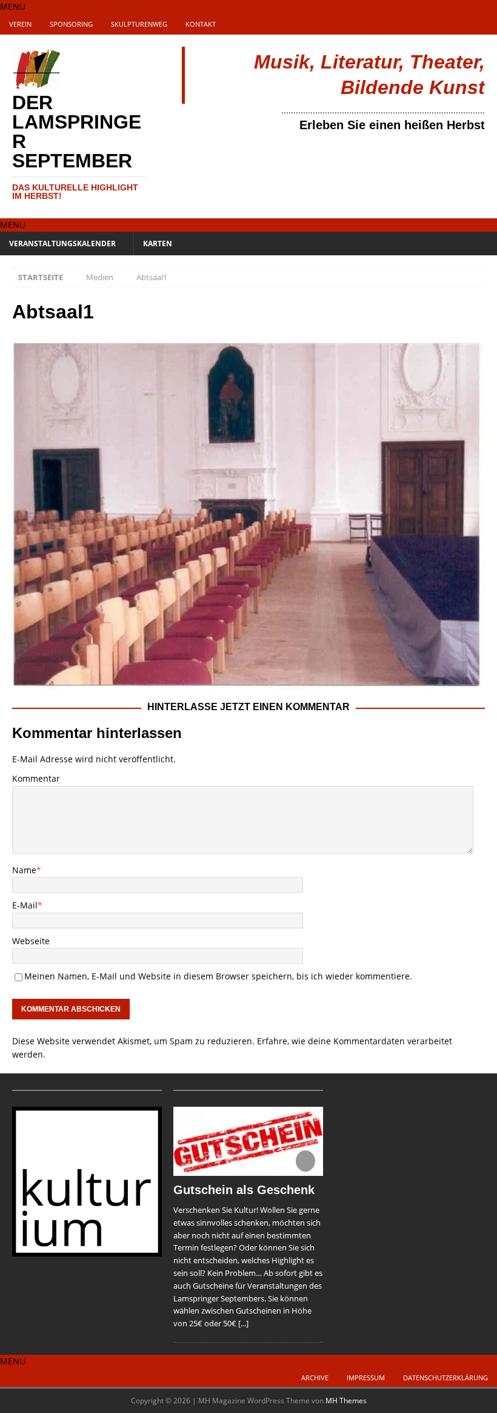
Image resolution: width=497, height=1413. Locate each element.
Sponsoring (71, 24)
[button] (12, 6)
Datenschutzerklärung (445, 1377)
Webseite (31, 941)
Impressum (366, 1377)
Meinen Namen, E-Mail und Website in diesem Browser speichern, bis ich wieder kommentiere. (218, 976)
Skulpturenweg (139, 24)
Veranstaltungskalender (62, 243)
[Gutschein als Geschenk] (248, 1141)
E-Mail (25, 905)
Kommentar (36, 778)
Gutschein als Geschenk (244, 1190)
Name (24, 870)
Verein (20, 24)
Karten (157, 243)
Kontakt (200, 24)
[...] (243, 1323)
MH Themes (346, 1400)
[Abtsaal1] (248, 682)
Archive (315, 1377)
